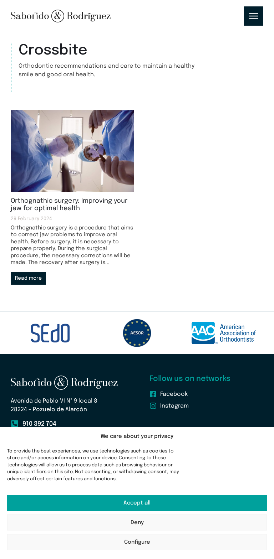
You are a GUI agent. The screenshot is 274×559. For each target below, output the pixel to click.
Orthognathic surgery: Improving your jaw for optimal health (69, 205)
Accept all (137, 503)
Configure (137, 542)
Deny (137, 523)
